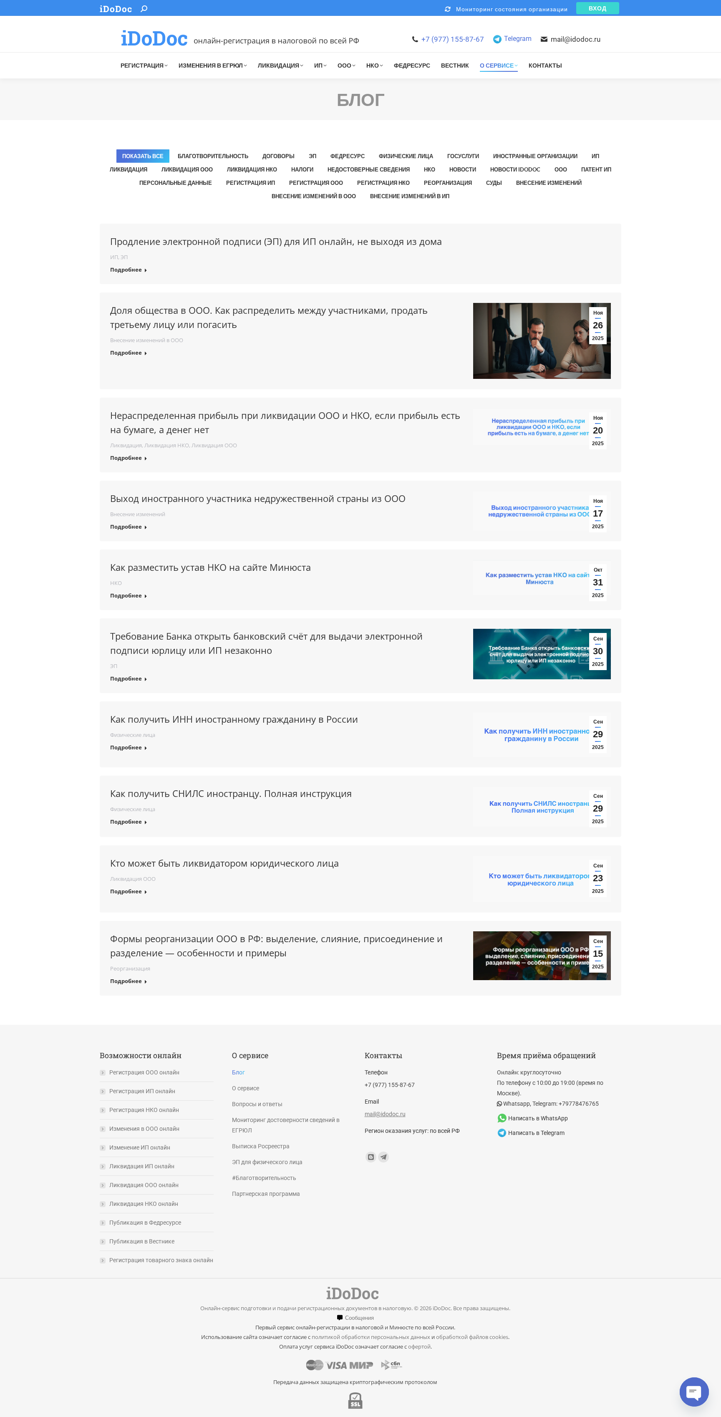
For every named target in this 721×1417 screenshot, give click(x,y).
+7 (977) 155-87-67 (452, 39)
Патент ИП (596, 169)
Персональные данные (175, 182)
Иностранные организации (535, 156)
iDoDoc (116, 9)
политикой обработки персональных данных (371, 1337)
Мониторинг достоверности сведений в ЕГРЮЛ (286, 1125)
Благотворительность (213, 156)
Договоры (278, 156)
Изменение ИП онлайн (139, 1147)
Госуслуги (463, 156)
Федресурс (347, 156)
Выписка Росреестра (261, 1146)
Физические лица (406, 156)
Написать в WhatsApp (538, 1118)
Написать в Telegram (536, 1133)
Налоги (302, 169)
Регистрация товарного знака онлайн (161, 1260)
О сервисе (245, 1088)
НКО (429, 169)
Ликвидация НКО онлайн (143, 1203)
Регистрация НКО (383, 182)
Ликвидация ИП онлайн (141, 1166)
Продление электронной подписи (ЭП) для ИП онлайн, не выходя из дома (276, 241)
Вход (598, 8)
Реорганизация (448, 182)
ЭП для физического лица (267, 1162)
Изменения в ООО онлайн (144, 1128)
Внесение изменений (549, 182)
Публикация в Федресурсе (145, 1222)
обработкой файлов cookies (472, 1337)
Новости (462, 169)
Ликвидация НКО (252, 169)
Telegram (518, 39)
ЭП (312, 156)
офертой (419, 1346)
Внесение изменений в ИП (409, 196)
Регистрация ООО (316, 182)
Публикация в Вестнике (141, 1241)
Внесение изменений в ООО (314, 196)
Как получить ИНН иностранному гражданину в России (234, 719)
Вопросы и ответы (257, 1104)
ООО (561, 169)
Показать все (143, 156)
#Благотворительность (264, 1178)
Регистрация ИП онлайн (142, 1091)
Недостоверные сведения (369, 169)
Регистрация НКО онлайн (144, 1110)
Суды (494, 182)
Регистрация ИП (250, 182)
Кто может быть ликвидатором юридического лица (224, 863)
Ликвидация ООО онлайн (144, 1185)
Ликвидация (128, 169)
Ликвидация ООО (187, 169)
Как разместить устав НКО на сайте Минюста (210, 567)
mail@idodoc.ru (575, 39)
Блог (238, 1072)
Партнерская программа (266, 1193)
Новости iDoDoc (515, 169)
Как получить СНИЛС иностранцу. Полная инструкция (231, 793)
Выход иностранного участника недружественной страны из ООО (258, 498)
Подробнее (126, 269)
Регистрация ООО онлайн (144, 1072)
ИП (595, 156)
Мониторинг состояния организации (509, 9)
